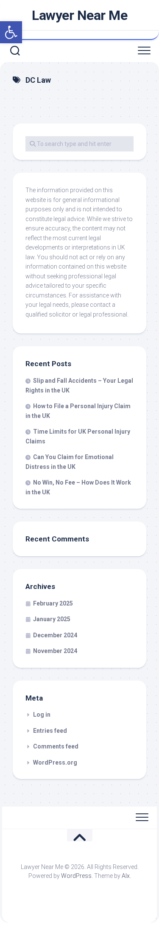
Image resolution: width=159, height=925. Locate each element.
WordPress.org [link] (55, 762)
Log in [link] (41, 714)
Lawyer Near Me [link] (79, 15)
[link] (11, 32)
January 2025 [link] (51, 619)
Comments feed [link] (55, 746)
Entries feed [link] (50, 730)
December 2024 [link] (55, 635)
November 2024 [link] (55, 651)
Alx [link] (126, 875)
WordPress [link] (76, 875)
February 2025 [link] (53, 603)
